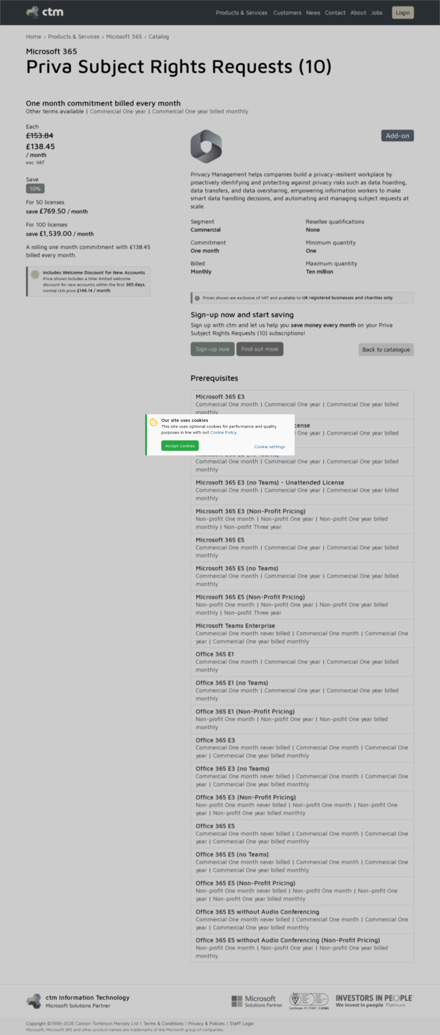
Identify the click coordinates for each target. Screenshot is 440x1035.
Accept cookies (180, 445)
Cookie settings (269, 446)
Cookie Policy (223, 432)
